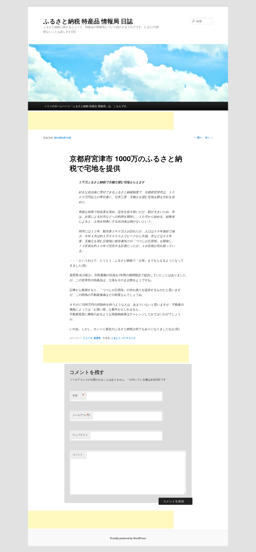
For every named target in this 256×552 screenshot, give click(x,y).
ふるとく (116, 338)
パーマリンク (128, 338)
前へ (198, 137)
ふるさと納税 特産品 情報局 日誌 (88, 21)
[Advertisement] (101, 121)
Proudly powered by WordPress (128, 538)
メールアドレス (81, 415)
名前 (78, 395)
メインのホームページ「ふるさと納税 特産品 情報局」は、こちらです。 (86, 106)
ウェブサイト (80, 435)
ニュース (87, 338)
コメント (77, 454)
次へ (209, 137)
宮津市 (97, 338)
